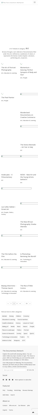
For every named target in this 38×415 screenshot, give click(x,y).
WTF (23, 340)
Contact (5, 405)
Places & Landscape (8, 330)
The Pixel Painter (7, 97)
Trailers (22, 337)
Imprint (5, 410)
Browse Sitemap (28, 390)
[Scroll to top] (33, 412)
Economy (26, 316)
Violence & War (6, 340)
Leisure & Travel (28, 323)
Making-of (5, 326)
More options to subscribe (23, 380)
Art (2, 73)
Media (12, 326)
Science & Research (8, 333)
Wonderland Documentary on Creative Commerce (27, 114)
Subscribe (31, 370)
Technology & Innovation (8, 293)
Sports (32, 333)
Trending (9, 390)
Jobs (28, 405)
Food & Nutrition (23, 319)
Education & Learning (10, 73)
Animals (4, 316)
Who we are (12, 405)
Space (25, 333)
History (18, 323)
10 (26, 303)
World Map (17, 390)
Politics (11, 212)
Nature (25, 326)
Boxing (11, 316)
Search (13, 395)
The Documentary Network (13, 351)
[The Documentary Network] (13, 2)
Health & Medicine (7, 323)
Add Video (6, 395)
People (25, 78)
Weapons (17, 340)
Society (3, 214)
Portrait (26, 330)
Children (18, 316)
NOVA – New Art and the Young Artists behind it (28, 177)
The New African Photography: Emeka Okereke (28, 224)
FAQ (4, 390)
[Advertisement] (19, 26)
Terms (11, 410)
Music (19, 326)
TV (28, 337)
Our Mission (21, 405)
